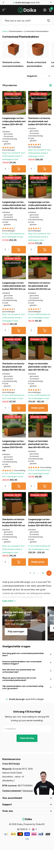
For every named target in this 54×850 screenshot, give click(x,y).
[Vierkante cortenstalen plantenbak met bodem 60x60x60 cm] (40, 103)
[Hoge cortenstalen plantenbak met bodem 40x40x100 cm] (40, 426)
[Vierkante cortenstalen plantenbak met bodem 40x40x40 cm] (14, 348)
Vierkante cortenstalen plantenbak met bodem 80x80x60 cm (13, 522)
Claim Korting (27, 738)
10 (43, 573)
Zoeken (48, 20)
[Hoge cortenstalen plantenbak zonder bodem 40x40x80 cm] (40, 348)
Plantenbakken (15, 31)
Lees (7, 601)
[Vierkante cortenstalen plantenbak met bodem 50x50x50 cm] (40, 267)
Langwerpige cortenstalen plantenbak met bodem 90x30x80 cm (40, 205)
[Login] (44, 10)
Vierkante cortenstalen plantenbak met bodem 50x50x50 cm (39, 286)
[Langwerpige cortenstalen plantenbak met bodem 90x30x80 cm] (40, 187)
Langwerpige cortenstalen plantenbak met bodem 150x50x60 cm (14, 286)
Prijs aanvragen (16, 631)
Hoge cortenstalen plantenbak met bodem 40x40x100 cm (38, 444)
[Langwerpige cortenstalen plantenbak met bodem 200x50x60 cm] (14, 426)
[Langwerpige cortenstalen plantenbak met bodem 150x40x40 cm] (14, 187)
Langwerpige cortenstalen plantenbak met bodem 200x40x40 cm (14, 123)
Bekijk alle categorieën (4, 10)
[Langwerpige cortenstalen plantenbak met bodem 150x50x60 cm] (14, 267)
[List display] (50, 85)
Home (4, 31)
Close (27, 798)
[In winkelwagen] (19, 168)
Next (49, 573)
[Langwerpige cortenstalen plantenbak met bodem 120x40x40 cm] (40, 504)
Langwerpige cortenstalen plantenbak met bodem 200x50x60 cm (14, 446)
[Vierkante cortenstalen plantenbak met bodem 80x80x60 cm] (14, 504)
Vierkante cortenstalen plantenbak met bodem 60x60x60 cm (39, 121)
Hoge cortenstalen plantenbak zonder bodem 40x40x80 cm (40, 366)
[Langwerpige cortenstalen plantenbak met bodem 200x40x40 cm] (14, 103)
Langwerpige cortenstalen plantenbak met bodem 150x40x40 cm (14, 205)
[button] (3, 2)
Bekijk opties (38, 408)
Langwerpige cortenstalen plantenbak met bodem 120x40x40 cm (40, 522)
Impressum (28, 790)
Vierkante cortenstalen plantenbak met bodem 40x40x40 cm (13, 366)
